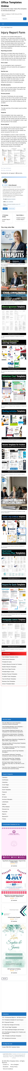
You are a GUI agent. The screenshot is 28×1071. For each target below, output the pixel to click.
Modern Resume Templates (9, 666)
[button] (10, 863)
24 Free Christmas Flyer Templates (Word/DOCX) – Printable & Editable (11, 759)
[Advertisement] (14, 701)
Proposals (4, 811)
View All (4, 978)
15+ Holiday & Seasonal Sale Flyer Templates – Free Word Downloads (13, 747)
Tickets (4, 819)
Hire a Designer (15, 1064)
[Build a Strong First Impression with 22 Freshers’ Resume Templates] (14, 457)
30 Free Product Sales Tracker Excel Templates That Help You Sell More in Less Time (13, 763)
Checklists (4, 782)
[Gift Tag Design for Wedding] (14, 946)
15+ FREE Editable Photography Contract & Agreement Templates (12, 650)
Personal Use (5, 809)
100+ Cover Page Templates (9, 1027)
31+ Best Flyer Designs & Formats (10, 1024)
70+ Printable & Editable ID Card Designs (12, 1020)
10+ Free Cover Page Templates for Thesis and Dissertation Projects (13, 372)
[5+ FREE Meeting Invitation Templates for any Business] (14, 423)
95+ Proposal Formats (8, 1022)
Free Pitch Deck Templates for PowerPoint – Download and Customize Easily (13, 768)
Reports (4, 814)
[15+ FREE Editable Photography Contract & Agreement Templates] (14, 632)
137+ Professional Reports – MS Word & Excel (14, 1017)
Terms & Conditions (8, 1069)
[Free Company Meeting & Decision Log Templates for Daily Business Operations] (14, 493)
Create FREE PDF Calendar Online (11, 1047)
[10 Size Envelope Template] (14, 910)
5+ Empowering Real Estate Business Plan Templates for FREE (14, 580)
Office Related (6, 806)
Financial (4, 792)
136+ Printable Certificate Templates (11, 1036)
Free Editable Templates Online (10, 657)
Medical (4, 804)
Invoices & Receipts (7, 799)
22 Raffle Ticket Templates (9, 676)
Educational (5, 787)
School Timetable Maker (8, 683)
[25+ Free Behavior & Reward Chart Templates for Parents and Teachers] (14, 389)
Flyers (3, 794)
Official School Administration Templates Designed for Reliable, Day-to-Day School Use (12, 302)
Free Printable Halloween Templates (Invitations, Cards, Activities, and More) (12, 755)
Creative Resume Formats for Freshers (12, 664)
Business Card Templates (8, 681)
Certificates (5, 780)
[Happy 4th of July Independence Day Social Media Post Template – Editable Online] (14, 881)
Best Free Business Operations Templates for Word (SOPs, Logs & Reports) (13, 265)
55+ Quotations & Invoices (9, 1038)
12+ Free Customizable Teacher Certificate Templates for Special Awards (13, 547)
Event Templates (6, 789)
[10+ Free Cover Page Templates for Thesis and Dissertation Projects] (14, 354)
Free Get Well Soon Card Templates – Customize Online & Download (11, 723)
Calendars (4, 777)
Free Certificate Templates (9, 679)
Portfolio (5, 208)
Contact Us (6, 1064)
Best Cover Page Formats (8, 669)
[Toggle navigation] (3, 24)
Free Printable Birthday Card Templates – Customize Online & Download (12, 727)
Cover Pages (5, 784)
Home (2, 27)
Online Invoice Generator (8, 659)
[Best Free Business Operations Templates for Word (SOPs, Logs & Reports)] (14, 246)
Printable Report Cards (8, 671)
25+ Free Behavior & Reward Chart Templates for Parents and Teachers (14, 406)
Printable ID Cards (7, 662)
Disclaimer (5, 1066)
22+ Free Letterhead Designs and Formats (13, 1029)
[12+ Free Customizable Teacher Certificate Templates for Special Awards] (14, 529)
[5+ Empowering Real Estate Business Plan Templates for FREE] (14, 564)
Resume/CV (5, 816)
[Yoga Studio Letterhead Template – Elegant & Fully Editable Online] (14, 843)
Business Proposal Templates (9, 674)
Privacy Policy (13, 1066)
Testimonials (11, 208)
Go (25, 18)
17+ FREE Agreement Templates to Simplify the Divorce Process (12, 337)
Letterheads (5, 801)
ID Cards (4, 797)
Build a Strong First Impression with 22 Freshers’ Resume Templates (13, 475)
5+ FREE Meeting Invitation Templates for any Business (12, 440)
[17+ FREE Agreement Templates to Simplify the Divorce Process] (14, 319)
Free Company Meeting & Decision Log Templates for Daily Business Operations (13, 512)
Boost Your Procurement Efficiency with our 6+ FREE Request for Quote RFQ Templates (14, 615)
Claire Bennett (12, 185)
